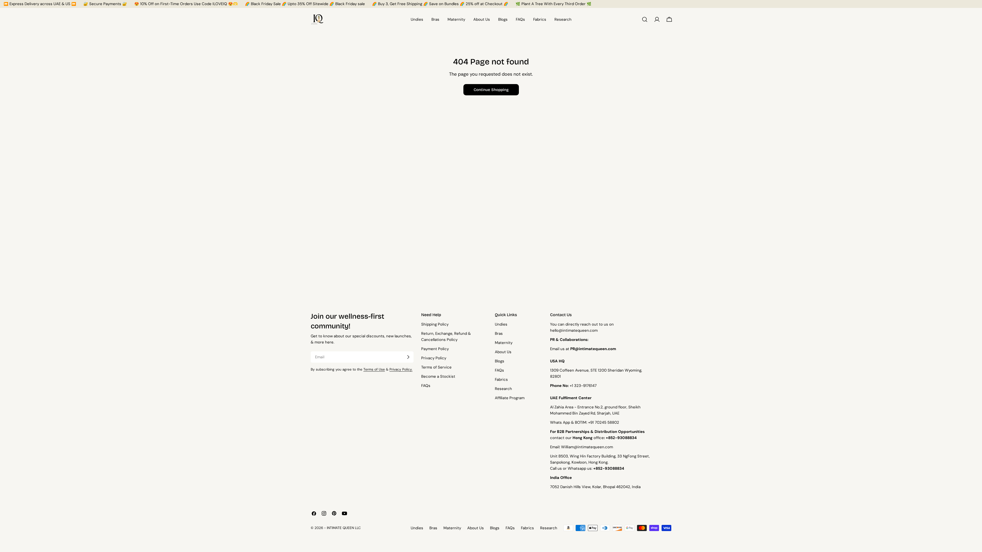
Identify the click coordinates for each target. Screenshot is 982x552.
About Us (503, 351)
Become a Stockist (438, 376)
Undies (501, 324)
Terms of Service (436, 367)
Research (503, 388)
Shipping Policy (435, 324)
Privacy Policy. (400, 369)
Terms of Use (374, 369)
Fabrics (501, 379)
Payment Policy (435, 348)
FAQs (425, 385)
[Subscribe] (408, 357)
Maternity (503, 342)
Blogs (499, 361)
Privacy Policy (433, 358)
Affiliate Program (510, 397)
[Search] (645, 19)
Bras (499, 333)
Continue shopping (491, 89)
